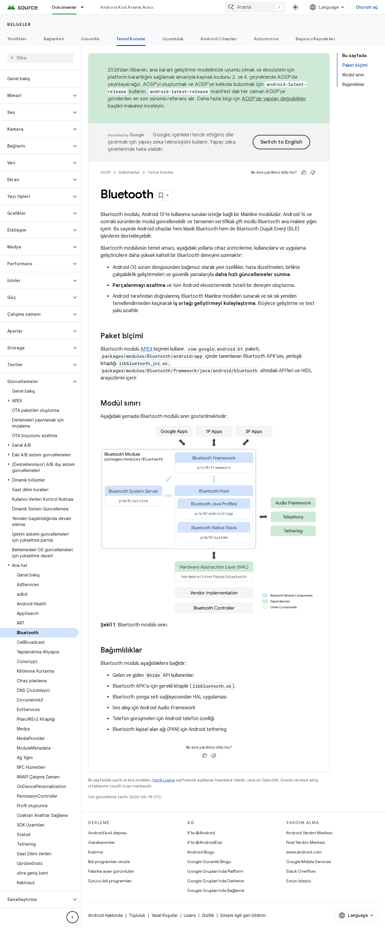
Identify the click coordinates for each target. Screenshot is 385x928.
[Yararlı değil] (312, 172)
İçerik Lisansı (163, 780)
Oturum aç (367, 7)
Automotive (266, 38)
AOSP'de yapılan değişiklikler (274, 99)
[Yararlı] (303, 172)
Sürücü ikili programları (110, 881)
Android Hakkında (105, 915)
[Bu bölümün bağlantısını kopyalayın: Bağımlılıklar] (148, 650)
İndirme (95, 852)
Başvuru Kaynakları (315, 38)
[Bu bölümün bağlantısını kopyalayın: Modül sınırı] (146, 403)
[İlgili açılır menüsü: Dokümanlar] (85, 7)
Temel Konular (131, 38)
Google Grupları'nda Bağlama (215, 890)
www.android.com (304, 852)
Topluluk (137, 915)
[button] (35, 95)
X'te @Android (201, 832)
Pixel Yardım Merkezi (305, 842)
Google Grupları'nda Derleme (215, 881)
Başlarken (54, 38)
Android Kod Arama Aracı (126, 7)
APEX (146, 349)
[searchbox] (40, 58)
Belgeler (19, 24)
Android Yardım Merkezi (309, 832)
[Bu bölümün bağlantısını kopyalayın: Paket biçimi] (149, 336)
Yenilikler (17, 38)
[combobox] (255, 7)
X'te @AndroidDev (205, 842)
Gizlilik (208, 915)
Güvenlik (90, 38)
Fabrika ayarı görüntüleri (111, 871)
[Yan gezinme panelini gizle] (72, 917)
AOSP (105, 172)
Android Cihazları (218, 38)
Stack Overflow (301, 871)
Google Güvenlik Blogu (209, 861)
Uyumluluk (172, 38)
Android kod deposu (107, 832)
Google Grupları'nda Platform (215, 871)
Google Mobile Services (308, 861)
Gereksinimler (101, 842)
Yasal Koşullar (164, 915)
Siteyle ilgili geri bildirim (243, 915)
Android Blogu (200, 852)
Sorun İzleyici (298, 881)
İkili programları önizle (109, 861)
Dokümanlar (64, 7)
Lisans (190, 915)
